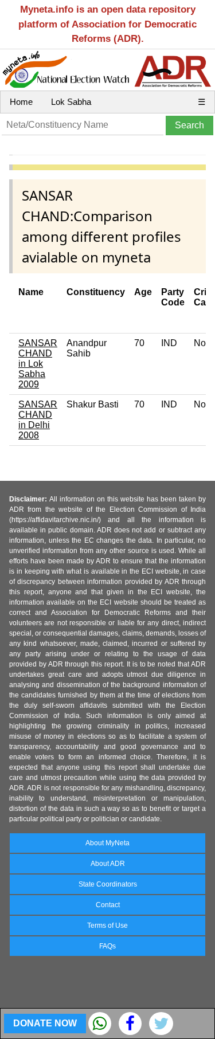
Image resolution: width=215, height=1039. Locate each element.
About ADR (108, 864)
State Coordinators (108, 884)
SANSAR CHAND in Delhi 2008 (37, 419)
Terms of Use (107, 926)
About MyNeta (107, 843)
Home (21, 102)
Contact (108, 905)
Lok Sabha (71, 102)
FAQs (107, 946)
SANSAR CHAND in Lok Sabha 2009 (37, 363)
